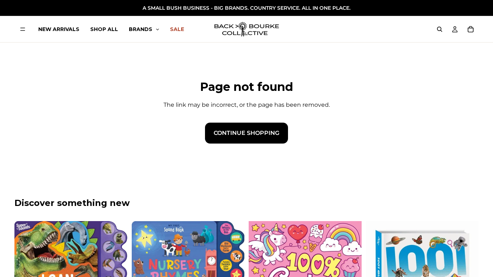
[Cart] (471, 29)
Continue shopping (246, 132)
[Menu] (22, 29)
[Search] (440, 29)
